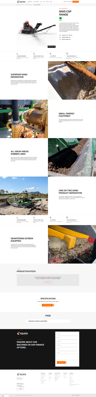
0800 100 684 (19, 385)
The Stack (70, 377)
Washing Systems (20, 4)
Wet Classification (29, 4)
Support (65, 374)
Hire (44, 1)
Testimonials (71, 374)
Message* (58, 352)
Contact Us (75, 1)
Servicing (65, 377)
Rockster (50, 377)
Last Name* (58, 337)
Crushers (42, 377)
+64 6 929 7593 (21, 384)
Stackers (42, 381)
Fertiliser (56, 379)
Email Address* (59, 341)
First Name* (58, 333)
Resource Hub (71, 381)
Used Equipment (43, 374)
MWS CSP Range (37, 4)
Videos (47, 1)
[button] (30, 1)
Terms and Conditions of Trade (74, 384)
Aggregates (56, 374)
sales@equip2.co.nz (22, 386)
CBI (49, 380)
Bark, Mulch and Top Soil (57, 377)
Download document (47, 305)
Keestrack (50, 374)
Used (41, 1)
